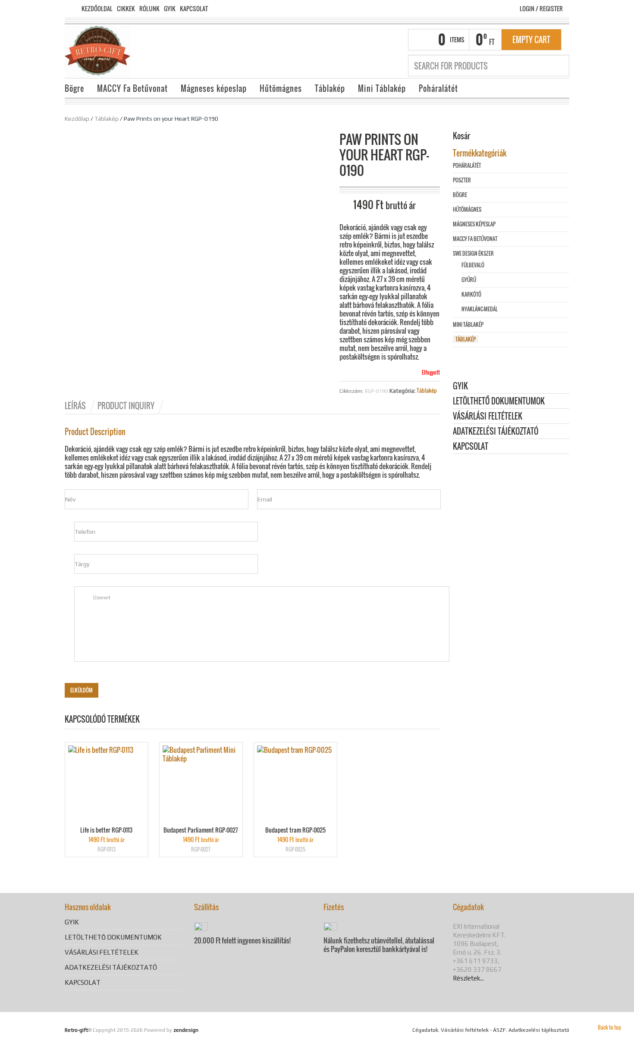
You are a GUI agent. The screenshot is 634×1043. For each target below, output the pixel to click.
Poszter (462, 180)
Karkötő (471, 294)
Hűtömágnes (281, 88)
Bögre (74, 88)
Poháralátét (438, 88)
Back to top (609, 1027)
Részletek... (468, 978)
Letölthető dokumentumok (499, 402)
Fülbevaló (472, 265)
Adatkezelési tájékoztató (495, 432)
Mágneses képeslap (214, 88)
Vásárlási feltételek (487, 417)
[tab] (80, 406)
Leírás (75, 405)
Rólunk (149, 8)
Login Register (541, 8)
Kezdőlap (77, 118)
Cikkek (126, 8)
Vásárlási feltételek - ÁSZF (473, 1030)
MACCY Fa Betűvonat (132, 88)
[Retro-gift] (97, 51)
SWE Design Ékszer (473, 253)
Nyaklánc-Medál (479, 309)
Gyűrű (468, 279)
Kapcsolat (194, 8)
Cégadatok (425, 1030)
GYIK (170, 8)
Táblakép (330, 88)
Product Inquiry (125, 405)
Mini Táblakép (382, 88)
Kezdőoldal (97, 8)
